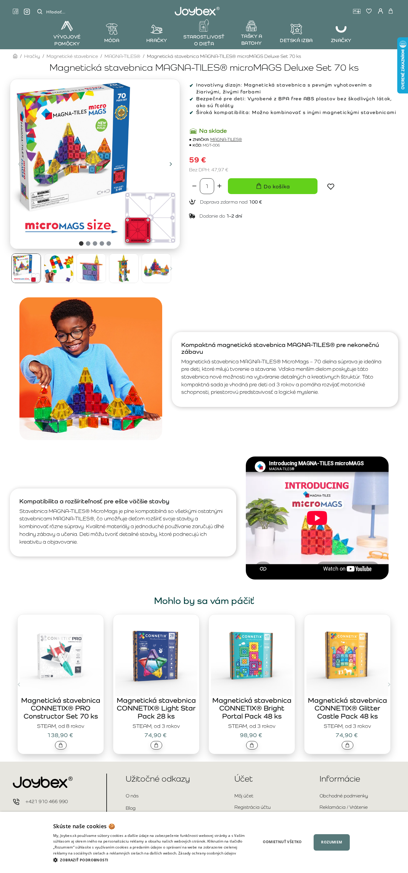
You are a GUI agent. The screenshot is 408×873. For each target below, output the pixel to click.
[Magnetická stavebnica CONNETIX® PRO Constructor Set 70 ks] (61, 655)
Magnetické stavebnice (72, 56)
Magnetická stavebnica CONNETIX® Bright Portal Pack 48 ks (252, 708)
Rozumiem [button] (331, 842)
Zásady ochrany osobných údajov (207, 853)
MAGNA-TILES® (122, 56)
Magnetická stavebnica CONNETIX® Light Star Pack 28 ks (156, 708)
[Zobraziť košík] (391, 11)
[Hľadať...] (40, 11)
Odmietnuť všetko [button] (282, 841)
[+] (219, 186)
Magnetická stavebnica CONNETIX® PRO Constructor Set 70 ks (60, 708)
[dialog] (204, 842)
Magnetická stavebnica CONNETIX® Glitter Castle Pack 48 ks (347, 708)
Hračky (32, 56)
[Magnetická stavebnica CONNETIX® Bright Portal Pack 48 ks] (252, 655)
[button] (19, 164)
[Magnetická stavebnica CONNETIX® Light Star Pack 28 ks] (156, 655)
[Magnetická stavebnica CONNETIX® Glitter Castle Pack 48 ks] (347, 655)
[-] (194, 186)
